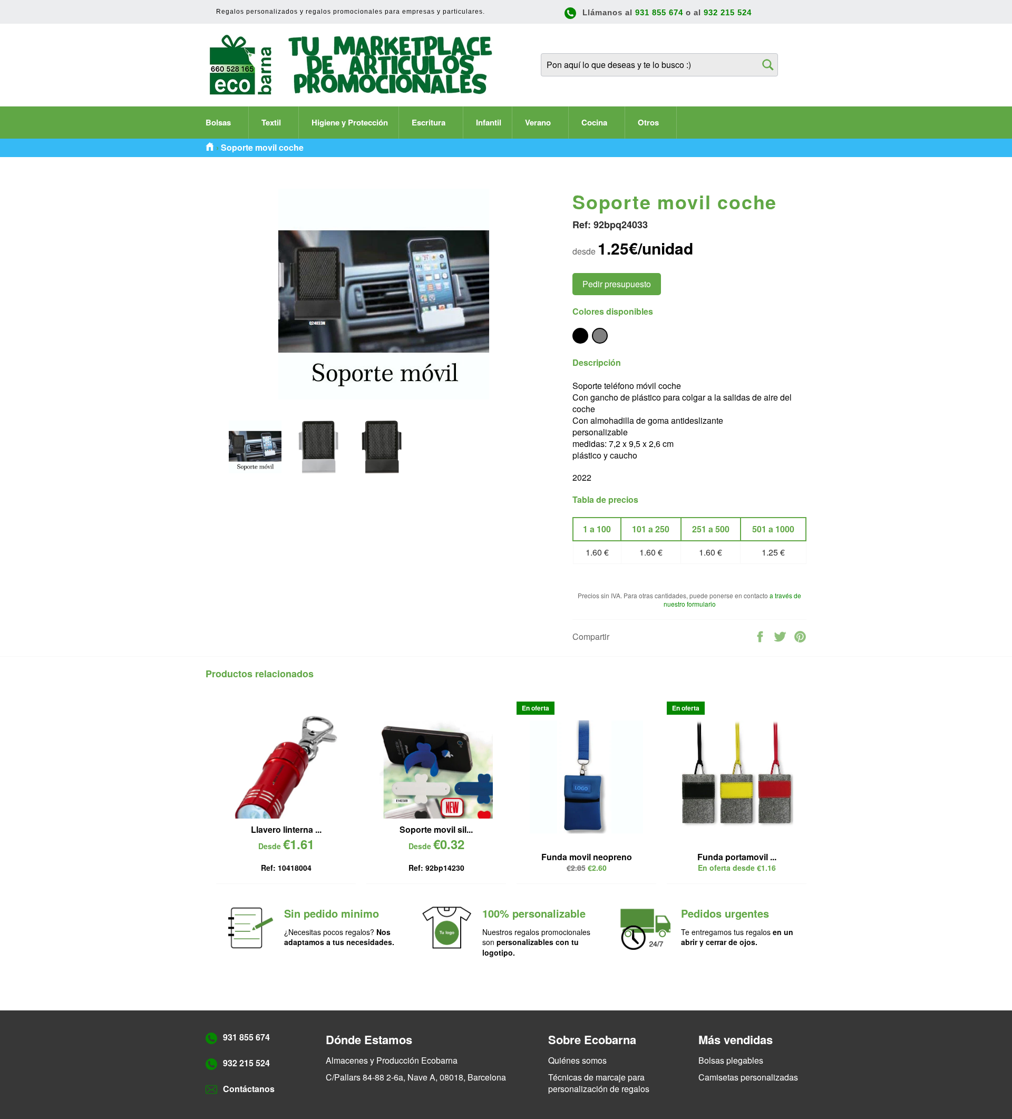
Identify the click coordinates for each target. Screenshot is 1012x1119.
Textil (272, 122)
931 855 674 (659, 12)
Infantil (488, 122)
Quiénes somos (577, 1060)
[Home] (210, 147)
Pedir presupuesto (616, 284)
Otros (649, 122)
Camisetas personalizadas (748, 1077)
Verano (539, 122)
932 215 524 (728, 12)
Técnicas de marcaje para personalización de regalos (598, 1083)
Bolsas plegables (730, 1060)
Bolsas (219, 122)
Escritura (429, 122)
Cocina (595, 122)
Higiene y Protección (350, 122)
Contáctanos (249, 1089)
